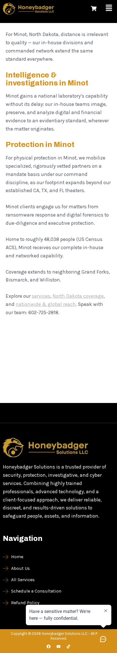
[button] (109, 8)
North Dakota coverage (78, 296)
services (41, 296)
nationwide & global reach (46, 304)
